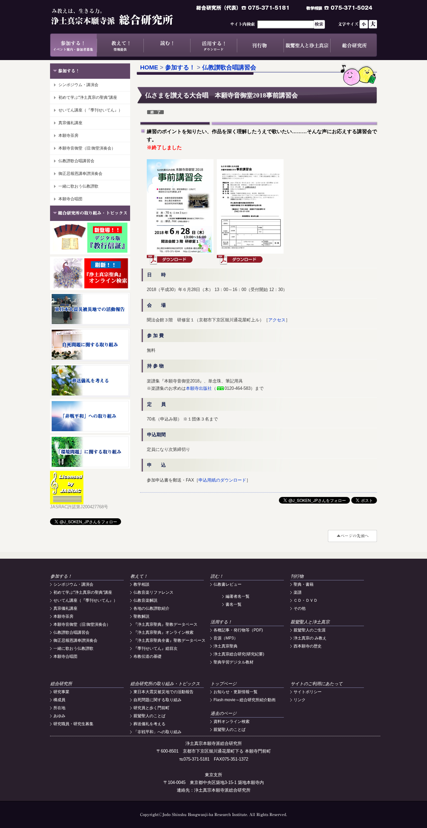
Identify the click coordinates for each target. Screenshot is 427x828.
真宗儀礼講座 (70, 122)
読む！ (166, 45)
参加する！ (73, 45)
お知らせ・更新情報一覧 (236, 691)
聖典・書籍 (304, 584)
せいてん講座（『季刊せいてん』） (90, 110)
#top (352, 536)
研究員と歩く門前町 (151, 708)
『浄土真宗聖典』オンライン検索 (163, 632)
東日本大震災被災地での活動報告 (163, 691)
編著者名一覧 (238, 596)
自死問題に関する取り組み (157, 700)
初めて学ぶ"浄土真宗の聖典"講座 (87, 97)
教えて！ (120, 45)
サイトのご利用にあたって (317, 683)
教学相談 (141, 584)
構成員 (59, 700)
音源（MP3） (226, 638)
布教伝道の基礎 (147, 656)
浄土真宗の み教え (310, 638)
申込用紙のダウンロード (222, 480)
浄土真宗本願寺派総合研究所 (121, 16)
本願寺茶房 (68, 135)
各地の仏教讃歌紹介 (151, 608)
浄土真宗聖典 (226, 646)
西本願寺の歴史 (308, 646)
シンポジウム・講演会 (78, 84)
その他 (300, 608)
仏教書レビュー (228, 584)
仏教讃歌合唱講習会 (76, 161)
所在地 (59, 708)
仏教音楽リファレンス (153, 592)
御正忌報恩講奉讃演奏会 (80, 173)
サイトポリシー (308, 691)
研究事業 (61, 691)
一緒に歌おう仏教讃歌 (78, 186)
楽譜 (298, 592)
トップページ (223, 683)
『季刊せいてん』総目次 (155, 648)
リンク (300, 700)
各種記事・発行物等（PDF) (238, 630)
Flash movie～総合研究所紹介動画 (245, 700)
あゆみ (59, 716)
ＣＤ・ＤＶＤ (306, 600)
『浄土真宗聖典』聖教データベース (165, 624)
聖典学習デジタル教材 (234, 662)
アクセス (277, 320)
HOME (149, 67)
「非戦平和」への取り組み (157, 732)
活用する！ (213, 45)
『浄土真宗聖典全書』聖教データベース (169, 640)
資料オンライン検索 (232, 721)
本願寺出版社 (199, 388)
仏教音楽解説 (145, 600)
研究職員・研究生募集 (73, 724)
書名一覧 (234, 604)
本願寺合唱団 (70, 199)
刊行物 (260, 45)
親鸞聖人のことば (149, 716)
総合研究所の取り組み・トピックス (165, 683)
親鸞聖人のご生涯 (310, 630)
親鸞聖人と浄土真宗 (307, 45)
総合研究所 (353, 45)
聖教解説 (141, 616)
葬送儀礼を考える (149, 724)
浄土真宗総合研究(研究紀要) (239, 654)
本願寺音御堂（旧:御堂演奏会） (86, 148)
